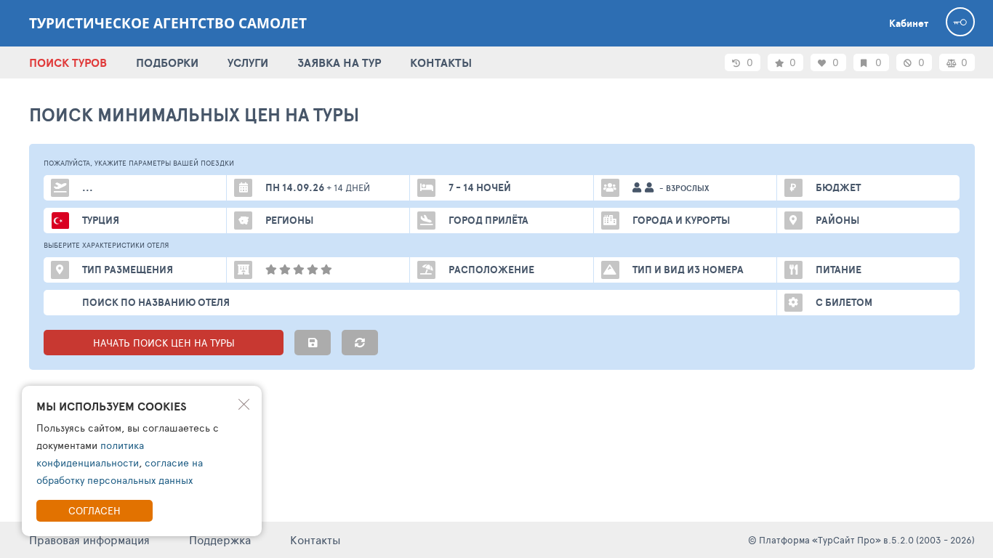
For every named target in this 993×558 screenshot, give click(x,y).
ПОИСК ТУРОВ (68, 62)
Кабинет (908, 23)
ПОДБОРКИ (167, 62)
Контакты (315, 539)
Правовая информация (89, 539)
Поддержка (220, 539)
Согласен (94, 510)
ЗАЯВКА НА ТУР (339, 62)
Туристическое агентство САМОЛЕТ (168, 23)
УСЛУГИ (248, 62)
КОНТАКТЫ (441, 62)
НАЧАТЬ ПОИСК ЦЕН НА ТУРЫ (164, 342)
